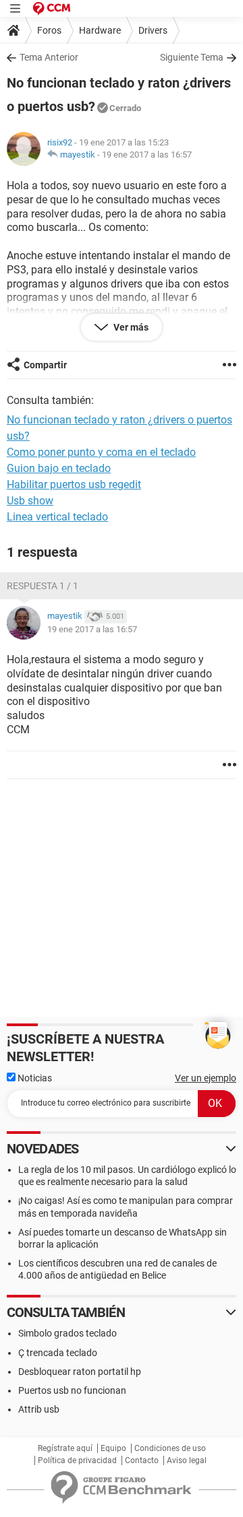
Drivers (152, 30)
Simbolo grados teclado (67, 1333)
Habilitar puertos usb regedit (74, 484)
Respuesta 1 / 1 (42, 585)
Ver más (129, 327)
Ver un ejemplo (205, 1078)
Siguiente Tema (191, 57)
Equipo (113, 1448)
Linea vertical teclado (57, 516)
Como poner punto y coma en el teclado (101, 452)
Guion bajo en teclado (59, 468)
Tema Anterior (49, 57)
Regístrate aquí (65, 1448)
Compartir (45, 365)
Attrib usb (38, 1409)
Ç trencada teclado (57, 1352)
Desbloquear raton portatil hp (79, 1371)
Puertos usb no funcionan (72, 1390)
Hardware (100, 30)
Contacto (142, 1460)
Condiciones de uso (170, 1448)
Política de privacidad (77, 1460)
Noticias (34, 1078)
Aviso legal (187, 1460)
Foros (49, 30)
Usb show (30, 500)
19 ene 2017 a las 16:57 (147, 154)
